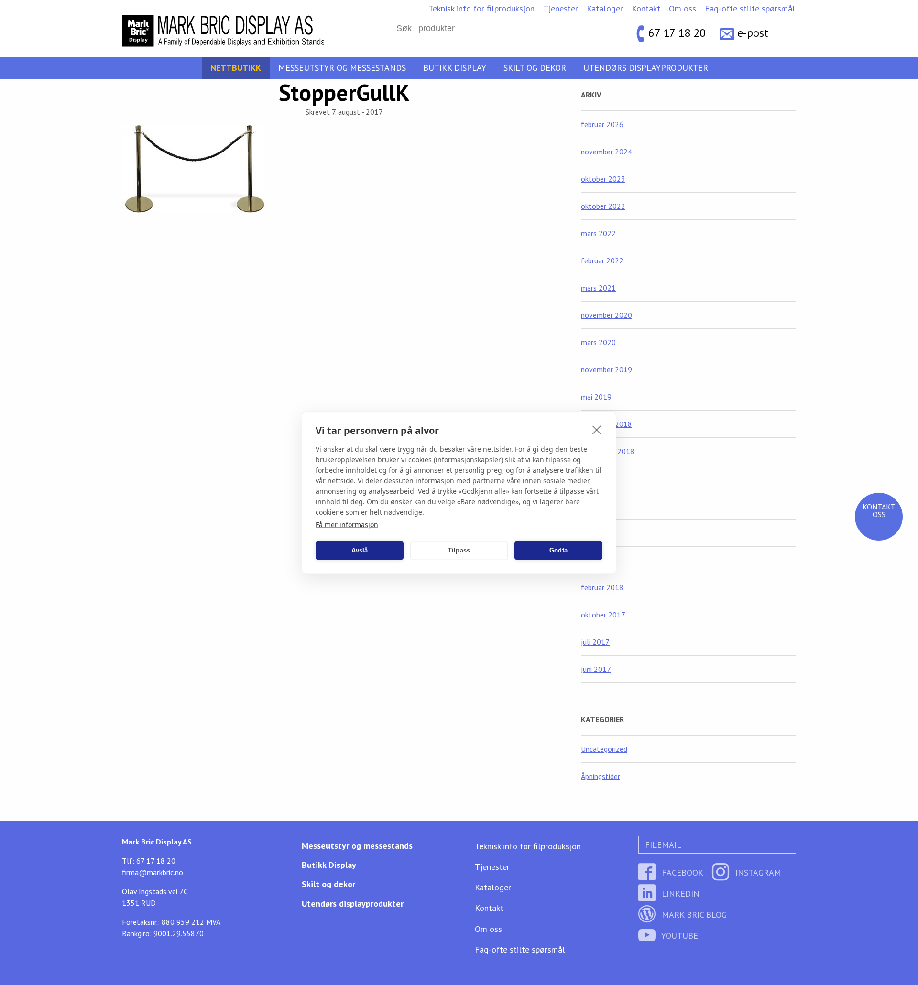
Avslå (359, 550)
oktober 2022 (603, 206)
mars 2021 (598, 287)
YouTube (678, 935)
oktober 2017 (603, 614)
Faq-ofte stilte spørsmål (750, 8)
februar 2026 (602, 124)
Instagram (757, 872)
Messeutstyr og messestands (342, 67)
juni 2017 (596, 669)
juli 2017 (595, 642)
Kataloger (605, 8)
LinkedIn (679, 893)
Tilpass (459, 550)
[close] (597, 429)
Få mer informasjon (347, 524)
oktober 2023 (603, 179)
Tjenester (560, 8)
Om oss (682, 8)
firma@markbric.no (152, 872)
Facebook (681, 872)
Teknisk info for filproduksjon (481, 8)
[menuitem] (481, 8)
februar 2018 (602, 587)
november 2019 (606, 369)
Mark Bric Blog (693, 914)
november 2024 (606, 151)
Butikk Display (454, 67)
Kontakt (646, 8)
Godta (558, 550)
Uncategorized (604, 749)
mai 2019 (596, 396)
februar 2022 (602, 260)
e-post (752, 33)
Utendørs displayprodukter (645, 67)
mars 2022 (598, 233)
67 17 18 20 (677, 33)
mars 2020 (598, 342)
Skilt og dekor (534, 67)
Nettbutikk (235, 67)
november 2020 (606, 315)
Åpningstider (600, 776)
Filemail (662, 844)
